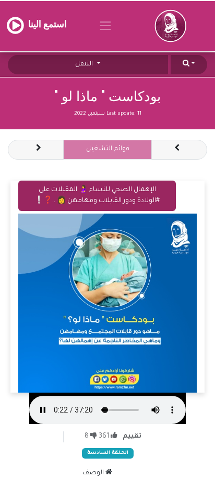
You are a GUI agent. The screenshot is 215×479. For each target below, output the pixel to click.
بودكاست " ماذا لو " (107, 96)
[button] (189, 64)
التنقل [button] (84, 64)
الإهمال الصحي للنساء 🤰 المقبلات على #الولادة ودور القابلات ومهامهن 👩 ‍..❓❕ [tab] (97, 195)
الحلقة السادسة (107, 453)
